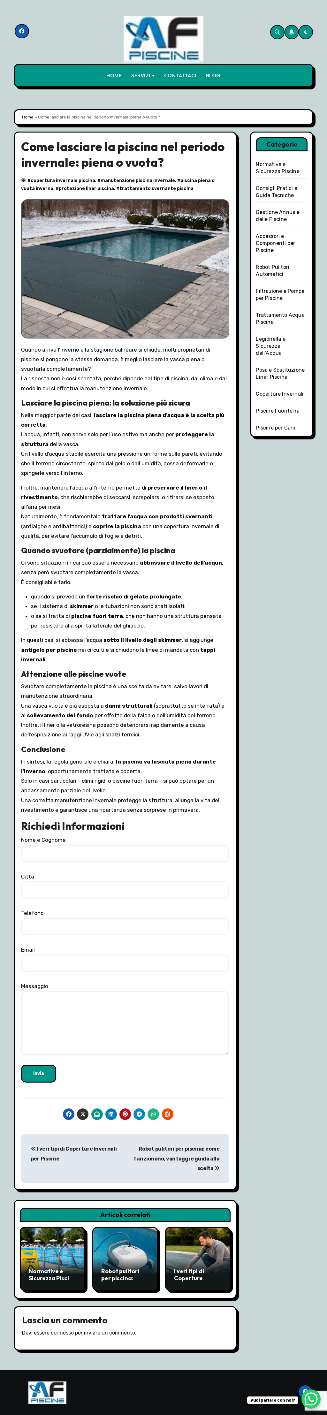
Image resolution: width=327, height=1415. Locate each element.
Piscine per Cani (275, 428)
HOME (114, 75)
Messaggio (34, 986)
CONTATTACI (180, 75)
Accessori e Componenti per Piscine (275, 243)
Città (27, 876)
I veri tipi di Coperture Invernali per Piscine (191, 1281)
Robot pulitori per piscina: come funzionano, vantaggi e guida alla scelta (176, 1158)
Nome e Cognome (43, 840)
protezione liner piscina (86, 188)
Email (28, 950)
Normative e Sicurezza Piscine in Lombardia (52, 1278)
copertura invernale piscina (63, 180)
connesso (62, 1333)
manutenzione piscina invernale (138, 180)
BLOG (213, 75)
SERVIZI (141, 75)
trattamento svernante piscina (156, 188)
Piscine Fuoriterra (278, 411)
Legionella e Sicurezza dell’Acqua (270, 346)
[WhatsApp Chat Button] (311, 1399)
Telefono (32, 913)
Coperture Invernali (279, 394)
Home (28, 117)
